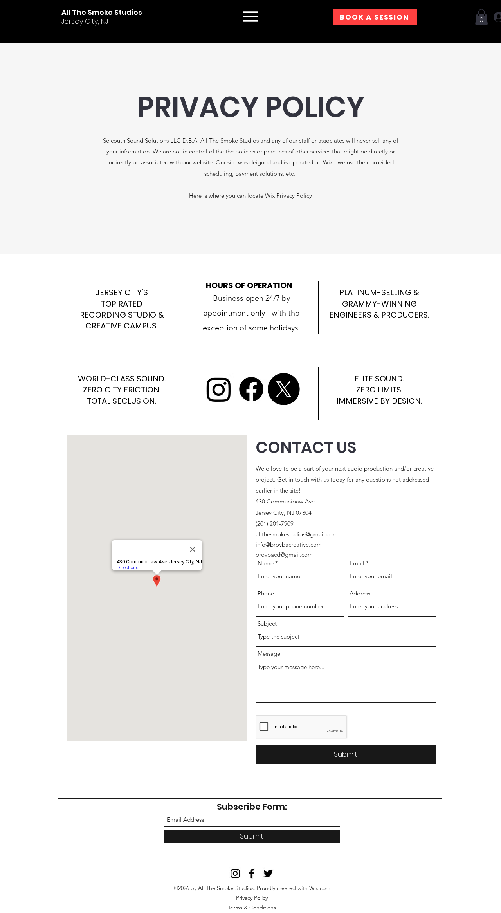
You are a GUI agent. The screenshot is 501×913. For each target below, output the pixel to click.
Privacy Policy (252, 897)
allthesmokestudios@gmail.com (297, 534)
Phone (266, 593)
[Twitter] (284, 389)
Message (269, 654)
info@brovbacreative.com (289, 544)
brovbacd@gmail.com (284, 554)
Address (360, 593)
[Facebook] (251, 389)
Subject (267, 623)
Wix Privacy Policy (288, 195)
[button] (481, 17)
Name (266, 563)
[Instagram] (219, 389)
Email (357, 563)
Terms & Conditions (252, 907)
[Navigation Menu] (250, 16)
